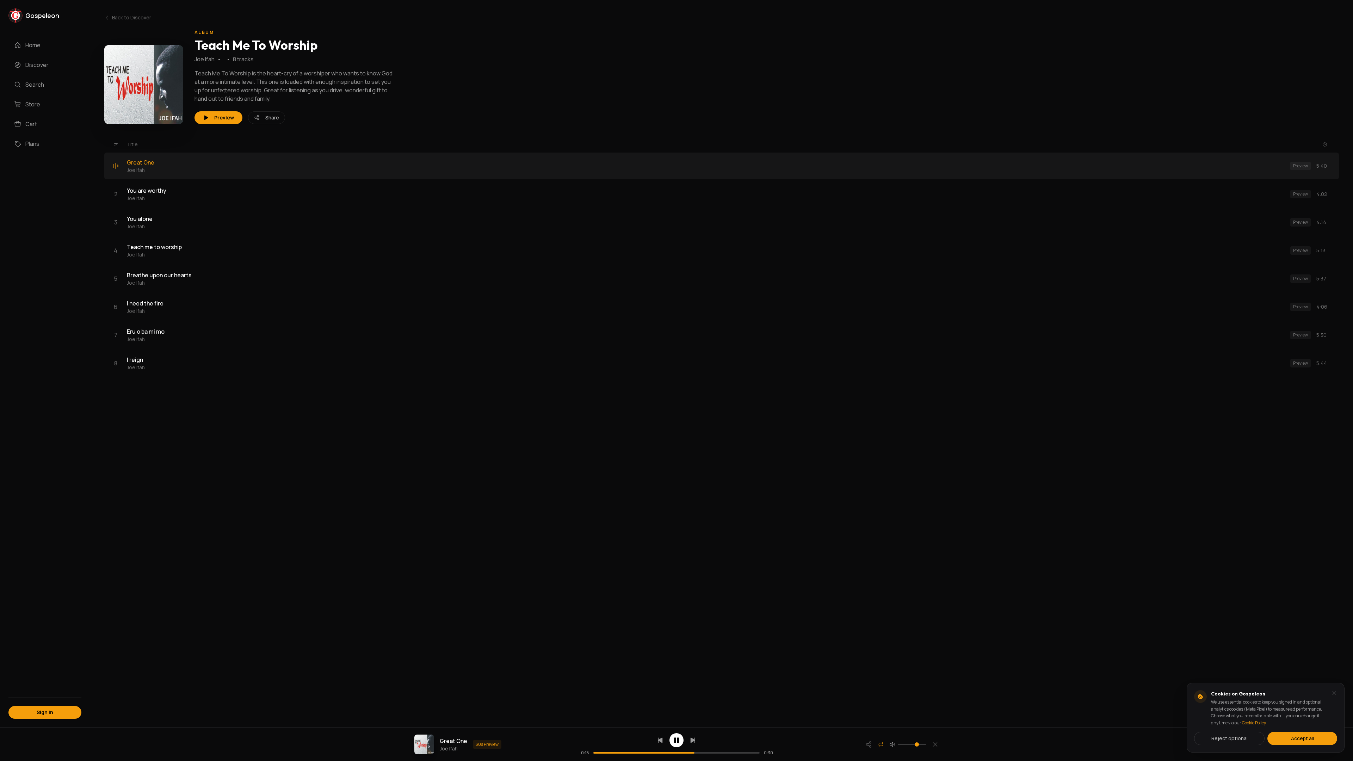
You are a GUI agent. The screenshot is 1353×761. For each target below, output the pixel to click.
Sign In (45, 712)
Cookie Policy (1254, 723)
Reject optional (1229, 738)
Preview (224, 117)
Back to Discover (131, 17)
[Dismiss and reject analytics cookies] (1334, 693)
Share (272, 117)
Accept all (1302, 738)
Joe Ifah (204, 59)
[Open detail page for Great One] (424, 744)
